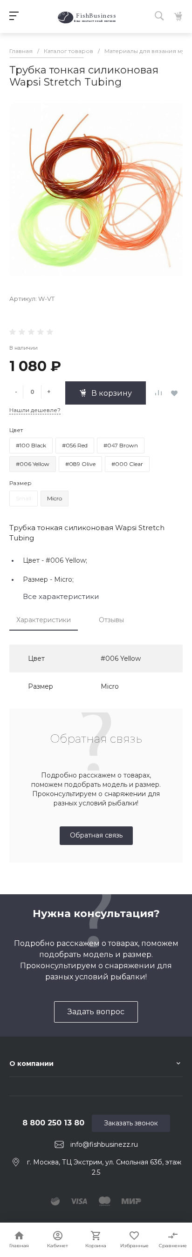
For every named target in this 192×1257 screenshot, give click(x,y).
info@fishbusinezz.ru (104, 1144)
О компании (31, 1063)
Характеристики (43, 620)
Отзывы (111, 620)
